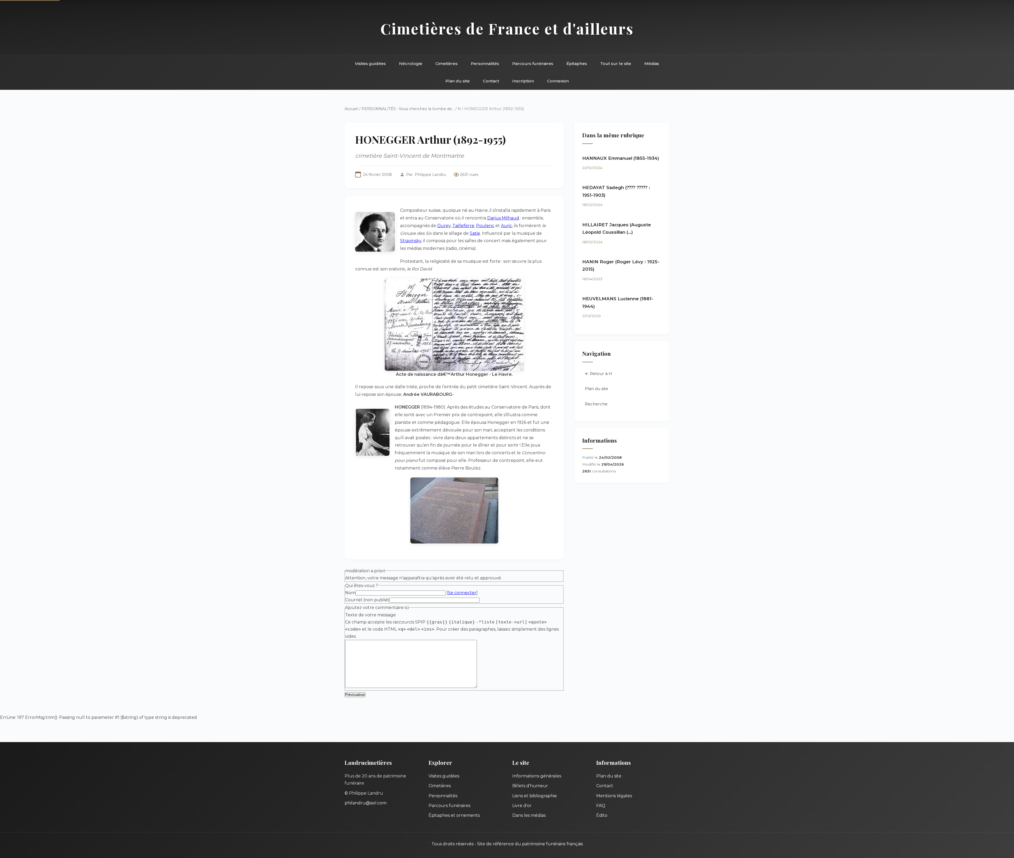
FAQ (600, 805)
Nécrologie (410, 63)
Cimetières (446, 63)
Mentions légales (614, 795)
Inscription (523, 80)
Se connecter (462, 592)
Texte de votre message (370, 614)
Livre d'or (522, 805)
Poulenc (485, 225)
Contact (491, 80)
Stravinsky (410, 240)
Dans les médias (529, 815)
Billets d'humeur (530, 785)
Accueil (351, 108)
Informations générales (536, 776)
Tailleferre (463, 225)
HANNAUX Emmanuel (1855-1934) (620, 158)
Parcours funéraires (532, 63)
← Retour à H (598, 373)
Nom (350, 592)
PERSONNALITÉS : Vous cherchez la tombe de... (408, 108)
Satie (475, 233)
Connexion (558, 80)
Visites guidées (370, 63)
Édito (601, 815)
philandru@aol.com (366, 802)
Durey (443, 225)
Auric (506, 225)
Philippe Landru (430, 174)
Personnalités (485, 63)
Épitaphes (576, 63)
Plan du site (457, 80)
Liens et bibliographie (534, 795)
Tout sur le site (615, 63)
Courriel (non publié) (367, 599)
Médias (651, 63)
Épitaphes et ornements (454, 815)
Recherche (596, 403)
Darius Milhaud (503, 218)
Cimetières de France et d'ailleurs (507, 28)
